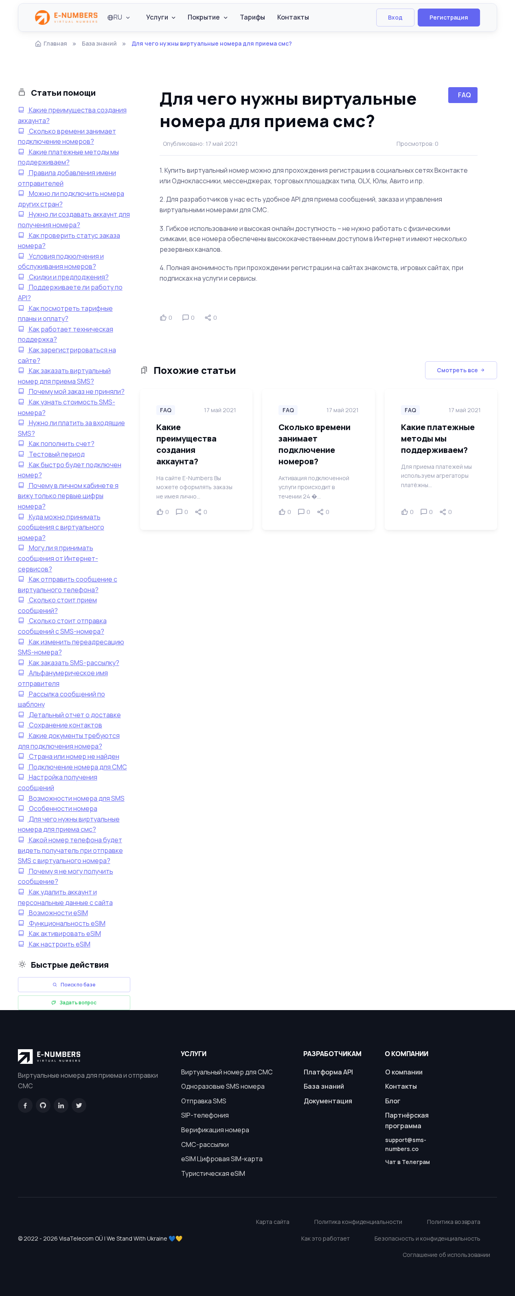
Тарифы (252, 17)
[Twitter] (79, 1105)
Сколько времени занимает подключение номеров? (314, 444)
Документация (328, 1100)
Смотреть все (457, 370)
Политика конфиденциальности (358, 1222)
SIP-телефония (205, 1115)
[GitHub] (43, 1105)
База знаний (99, 43)
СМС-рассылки (205, 1144)
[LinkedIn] (61, 1105)
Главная (55, 43)
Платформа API (328, 1072)
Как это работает (325, 1238)
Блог (393, 1100)
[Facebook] (25, 1105)
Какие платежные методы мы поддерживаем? (438, 438)
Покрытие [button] (204, 17)
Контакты (293, 17)
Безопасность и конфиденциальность (427, 1238)
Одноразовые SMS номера (223, 1086)
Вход (395, 17)
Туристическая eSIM (213, 1173)
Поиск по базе (78, 984)
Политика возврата (453, 1222)
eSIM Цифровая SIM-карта (222, 1158)
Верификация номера (215, 1129)
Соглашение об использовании (446, 1255)
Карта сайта (272, 1222)
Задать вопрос (77, 1002)
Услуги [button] (157, 17)
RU (118, 17)
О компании (404, 1072)
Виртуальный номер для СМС (227, 1072)
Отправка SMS (203, 1100)
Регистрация (449, 17)
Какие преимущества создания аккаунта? (186, 444)
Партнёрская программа (407, 1120)
